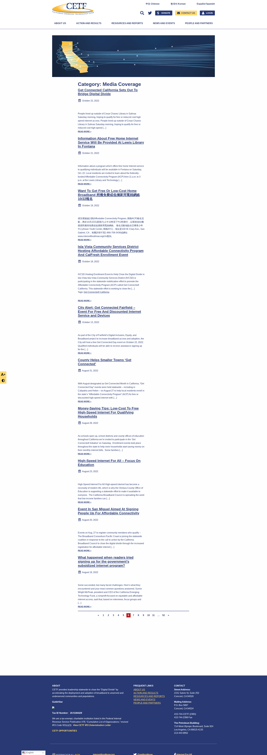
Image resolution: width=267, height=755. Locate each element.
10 (148, 615)
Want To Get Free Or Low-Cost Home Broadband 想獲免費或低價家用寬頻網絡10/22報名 (109, 195)
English (30, 752)
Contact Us (188, 13)
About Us (60, 23)
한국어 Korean (178, 4)
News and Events (164, 23)
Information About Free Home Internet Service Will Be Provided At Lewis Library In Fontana (111, 142)
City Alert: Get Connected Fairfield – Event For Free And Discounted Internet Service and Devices (109, 311)
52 (163, 615)
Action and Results (88, 23)
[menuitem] (153, 4)
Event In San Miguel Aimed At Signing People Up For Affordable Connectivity (108, 511)
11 (153, 615)
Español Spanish (206, 4)
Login (209, 13)
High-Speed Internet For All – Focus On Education (109, 463)
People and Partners (199, 23)
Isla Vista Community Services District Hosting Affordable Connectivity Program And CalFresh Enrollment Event (111, 251)
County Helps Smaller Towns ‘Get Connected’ (104, 362)
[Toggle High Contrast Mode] (3, 381)
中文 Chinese (153, 4)
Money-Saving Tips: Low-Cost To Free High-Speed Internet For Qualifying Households (108, 412)
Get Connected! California (96, 292)
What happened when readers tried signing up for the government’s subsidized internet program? (106, 561)
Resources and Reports (127, 23)
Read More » (84, 131)
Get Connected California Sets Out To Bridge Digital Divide (108, 92)
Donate (165, 13)
